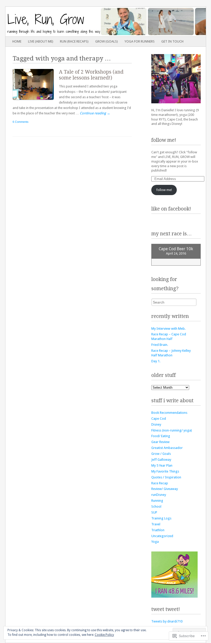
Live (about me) (40, 41)
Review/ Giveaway (164, 489)
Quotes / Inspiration (166, 477)
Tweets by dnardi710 (166, 621)
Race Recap (159, 483)
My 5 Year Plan (161, 465)
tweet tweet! (165, 609)
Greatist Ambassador (167, 448)
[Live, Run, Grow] (85, 21)
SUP (154, 512)
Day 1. (155, 361)
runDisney (158, 495)
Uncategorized (162, 536)
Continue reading (95, 113)
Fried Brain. (159, 345)
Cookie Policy (104, 635)
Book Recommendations (169, 413)
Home (16, 41)
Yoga (155, 542)
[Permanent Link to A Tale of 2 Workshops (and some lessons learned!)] (36, 100)
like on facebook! (171, 209)
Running (157, 501)
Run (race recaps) (74, 41)
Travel (155, 524)
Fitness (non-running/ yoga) (171, 430)
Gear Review (160, 442)
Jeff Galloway (161, 459)
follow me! (163, 140)
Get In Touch (172, 41)
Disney (156, 424)
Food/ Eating (160, 436)
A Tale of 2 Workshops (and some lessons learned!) (91, 75)
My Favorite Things (165, 471)
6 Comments (21, 121)
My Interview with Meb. (168, 328)
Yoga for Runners (140, 41)
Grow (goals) (106, 41)
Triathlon (157, 530)
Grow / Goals (161, 454)
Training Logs (161, 518)
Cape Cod (158, 418)
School (156, 506)
